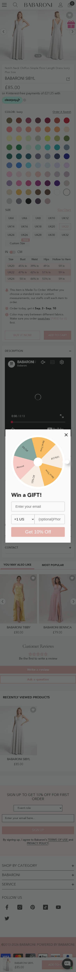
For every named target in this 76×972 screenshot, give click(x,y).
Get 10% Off (38, 531)
